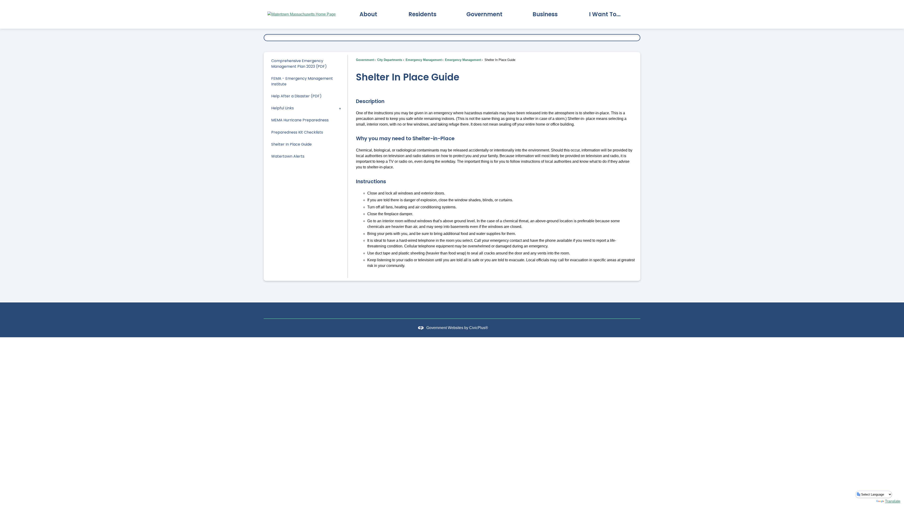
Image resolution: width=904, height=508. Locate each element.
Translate (892, 501)
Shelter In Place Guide (291, 144)
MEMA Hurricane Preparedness (300, 120)
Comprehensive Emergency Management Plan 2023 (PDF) (299, 63)
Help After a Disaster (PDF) (296, 96)
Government (365, 60)
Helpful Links (282, 108)
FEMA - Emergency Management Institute (302, 81)
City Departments (389, 60)
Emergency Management (423, 60)
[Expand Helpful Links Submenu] (339, 108)
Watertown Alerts (287, 156)
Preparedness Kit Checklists (297, 132)
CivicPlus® (478, 328)
